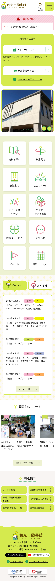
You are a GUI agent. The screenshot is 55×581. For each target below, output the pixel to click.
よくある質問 (9, 490)
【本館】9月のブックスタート (20, 343)
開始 (44, 129)
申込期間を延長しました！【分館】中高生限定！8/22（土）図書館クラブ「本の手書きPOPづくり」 (26, 361)
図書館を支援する (38, 490)
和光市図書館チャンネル (40, 555)
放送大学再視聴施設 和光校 (12, 499)
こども (39, 301)
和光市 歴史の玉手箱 (12, 508)
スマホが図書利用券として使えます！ (24, 26)
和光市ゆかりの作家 (39, 499)
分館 (29, 301)
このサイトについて (38, 561)
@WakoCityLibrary (17, 555)
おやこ (39, 339)
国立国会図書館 (37, 508)
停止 (49, 129)
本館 (29, 339)
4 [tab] (31, 129)
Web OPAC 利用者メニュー (30, 79)
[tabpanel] (27, 111)
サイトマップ (16, 561)
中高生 (39, 353)
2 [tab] (26, 129)
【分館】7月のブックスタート (20, 378)
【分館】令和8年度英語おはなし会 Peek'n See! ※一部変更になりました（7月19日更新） (26, 326)
